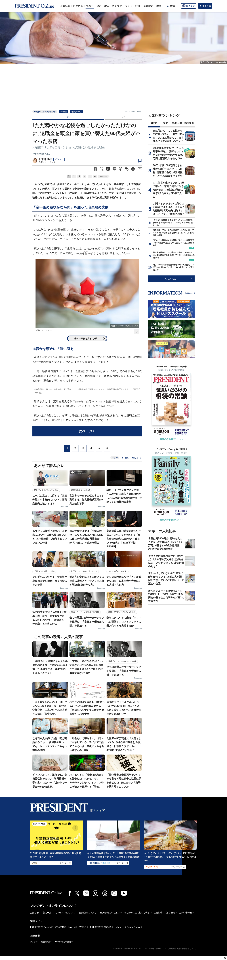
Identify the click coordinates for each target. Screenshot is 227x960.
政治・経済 (103, 6)
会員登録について (87, 912)
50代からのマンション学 (45, 111)
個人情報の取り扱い (110, 912)
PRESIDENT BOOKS (100, 927)
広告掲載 (158, 912)
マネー (89, 6)
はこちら (171, 439)
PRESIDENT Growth (40, 927)
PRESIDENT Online (41, 154)
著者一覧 (47, 912)
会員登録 (206, 6)
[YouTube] (124, 893)
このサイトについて (65, 912)
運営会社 (170, 912)
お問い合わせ (185, 912)
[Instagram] (95, 893)
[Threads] (104, 893)
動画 (158, 6)
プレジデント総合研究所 (40, 942)
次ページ (103, 176)
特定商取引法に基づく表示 (137, 912)
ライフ (128, 6)
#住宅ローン (76, 111)
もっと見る (170, 278)
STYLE (82, 927)
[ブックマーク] (140, 161)
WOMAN (59, 927)
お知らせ (34, 912)
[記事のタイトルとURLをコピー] (126, 169)
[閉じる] (225, 958)
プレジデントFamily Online (128, 927)
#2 (123, 117)
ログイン (190, 6)
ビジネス (78, 6)
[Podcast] (114, 893)
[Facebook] (70, 893)
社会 (137, 6)
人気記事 (65, 6)
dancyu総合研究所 (63, 942)
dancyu (71, 927)
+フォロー (59, 159)
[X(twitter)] (77, 893)
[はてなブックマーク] (86, 893)
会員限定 (148, 6)
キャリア (117, 6)
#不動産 (63, 111)
